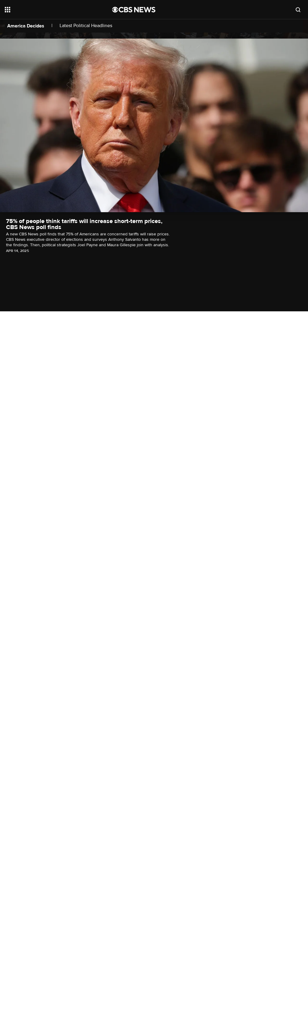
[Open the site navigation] (48, 9)
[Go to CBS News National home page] (134, 10)
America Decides (25, 26)
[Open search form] (298, 9)
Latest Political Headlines (86, 26)
